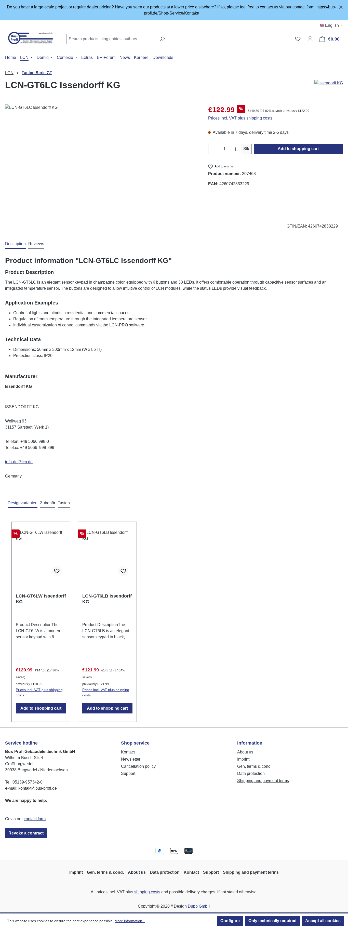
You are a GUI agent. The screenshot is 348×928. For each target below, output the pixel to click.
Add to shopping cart (298, 149)
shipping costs (147, 892)
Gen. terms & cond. (254, 766)
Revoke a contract (26, 833)
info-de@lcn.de (19, 462)
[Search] (162, 39)
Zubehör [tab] (47, 503)
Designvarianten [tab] (22, 503)
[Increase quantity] (235, 149)
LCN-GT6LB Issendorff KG (107, 598)
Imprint (243, 759)
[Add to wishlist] (57, 571)
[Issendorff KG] (328, 83)
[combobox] (111, 39)
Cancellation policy (138, 766)
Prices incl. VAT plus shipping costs (240, 118)
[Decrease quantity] (213, 149)
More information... (130, 921)
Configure (230, 921)
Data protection (251, 773)
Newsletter (130, 759)
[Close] (341, 6)
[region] (174, 10)
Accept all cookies (323, 921)
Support (128, 773)
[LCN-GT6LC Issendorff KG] (101, 159)
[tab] (15, 244)
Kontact (128, 752)
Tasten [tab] (64, 503)
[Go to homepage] (30, 38)
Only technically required (272, 921)
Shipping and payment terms (263, 780)
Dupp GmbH (199, 906)
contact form (35, 819)
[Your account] (310, 39)
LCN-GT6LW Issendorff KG (41, 598)
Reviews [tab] (36, 244)
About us (245, 752)
